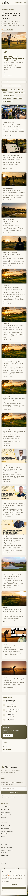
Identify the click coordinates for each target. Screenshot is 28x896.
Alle (4, 89)
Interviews (12, 89)
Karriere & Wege (5, 828)
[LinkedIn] (5, 863)
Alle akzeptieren (14, 887)
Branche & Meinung (7, 92)
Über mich (4, 845)
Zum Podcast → (7, 749)
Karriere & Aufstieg (7, 101)
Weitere (20, 89)
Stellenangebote (5, 826)
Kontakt (3, 836)
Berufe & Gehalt (7, 98)
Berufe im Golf (5, 809)
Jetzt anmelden (14, 792)
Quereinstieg (4, 833)
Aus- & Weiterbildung (7, 831)
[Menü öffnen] (25, 2)
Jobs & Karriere (17, 98)
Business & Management (9, 95)
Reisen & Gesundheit (7, 850)
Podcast (3, 817)
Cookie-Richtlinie (12, 893)
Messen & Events (19, 92)
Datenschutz (4, 855)
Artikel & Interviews (6, 807)
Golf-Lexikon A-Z (6, 815)
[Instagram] (2, 863)
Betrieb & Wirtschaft (6, 847)
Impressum (4, 852)
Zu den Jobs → (7, 735)
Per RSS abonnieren (8, 29)
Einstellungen (5, 890)
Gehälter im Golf (5, 812)
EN (20, 2)
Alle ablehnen (14, 884)
